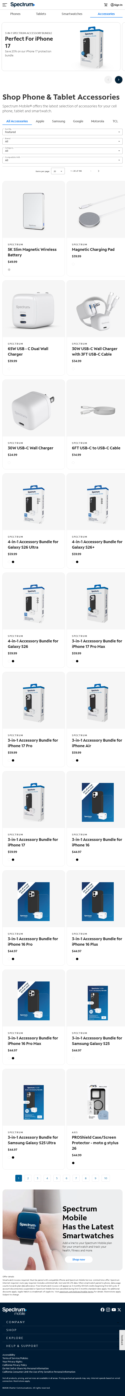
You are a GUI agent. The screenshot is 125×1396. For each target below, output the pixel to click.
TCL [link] (115, 121)
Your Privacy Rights (12, 1361)
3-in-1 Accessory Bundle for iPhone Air (97, 743)
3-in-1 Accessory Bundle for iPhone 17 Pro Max (97, 643)
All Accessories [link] (17, 121)
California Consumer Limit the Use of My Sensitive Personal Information (38, 1371)
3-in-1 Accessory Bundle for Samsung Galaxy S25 (97, 1040)
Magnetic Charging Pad (93, 249)
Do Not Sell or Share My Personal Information (25, 1368)
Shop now (78, 1259)
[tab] (17, 121)
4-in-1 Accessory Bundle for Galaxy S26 (33, 643)
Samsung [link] (58, 121)
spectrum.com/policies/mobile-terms (76, 1291)
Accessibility (8, 1354)
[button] (62, 1322)
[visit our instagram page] (108, 1309)
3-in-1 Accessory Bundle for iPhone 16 (97, 842)
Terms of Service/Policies (15, 1358)
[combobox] (62, 132)
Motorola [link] (97, 121)
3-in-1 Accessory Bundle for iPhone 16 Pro (33, 941)
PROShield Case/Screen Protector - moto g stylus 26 (95, 1143)
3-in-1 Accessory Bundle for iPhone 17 (33, 842)
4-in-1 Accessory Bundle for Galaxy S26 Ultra (33, 544)
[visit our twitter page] (119, 1309)
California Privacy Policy (14, 1365)
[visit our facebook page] (102, 1309)
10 (105, 1178)
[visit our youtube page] (114, 1309)
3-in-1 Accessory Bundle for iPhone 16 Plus (97, 941)
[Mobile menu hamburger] (5, 5)
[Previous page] (91, 171)
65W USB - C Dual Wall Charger (28, 351)
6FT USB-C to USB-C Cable (96, 447)
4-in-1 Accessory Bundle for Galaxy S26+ (97, 544)
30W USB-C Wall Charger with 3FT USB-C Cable (95, 351)
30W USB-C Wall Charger (30, 447)
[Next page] (99, 171)
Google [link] (78, 121)
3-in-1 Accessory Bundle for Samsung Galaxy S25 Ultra (33, 1140)
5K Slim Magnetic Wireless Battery (32, 252)
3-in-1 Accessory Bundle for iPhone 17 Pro (33, 743)
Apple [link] (40, 121)
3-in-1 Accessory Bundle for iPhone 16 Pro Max (33, 1040)
